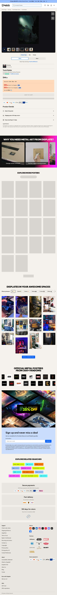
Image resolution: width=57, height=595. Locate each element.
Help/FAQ (4, 533)
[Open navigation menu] (54, 5)
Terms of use (5, 535)
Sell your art (4, 579)
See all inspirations (28, 357)
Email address (8, 438)
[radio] (24, 55)
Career (3, 572)
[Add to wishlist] (52, 13)
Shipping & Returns (6, 530)
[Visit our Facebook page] (30, 531)
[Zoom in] (52, 18)
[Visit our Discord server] (49, 528)
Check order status (6, 528)
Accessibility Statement (7, 559)
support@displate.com (10, 449)
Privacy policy (48, 445)
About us (4, 567)
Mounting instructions (7, 540)
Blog (3, 569)
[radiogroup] (28, 55)
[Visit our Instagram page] (40, 528)
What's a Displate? (6, 562)
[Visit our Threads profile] (52, 528)
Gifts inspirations (6, 588)
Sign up (48, 441)
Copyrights (4, 545)
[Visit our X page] (43, 528)
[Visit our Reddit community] (30, 528)
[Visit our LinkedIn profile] (36, 528)
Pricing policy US (6, 550)
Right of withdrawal (6, 538)
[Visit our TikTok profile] (33, 528)
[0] (45, 5)
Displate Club (5, 564)
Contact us (4, 543)
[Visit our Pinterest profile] (46, 528)
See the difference (33, 61)
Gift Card (4, 585)
